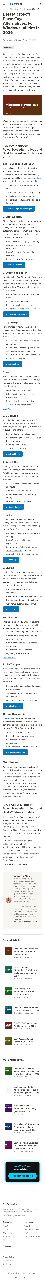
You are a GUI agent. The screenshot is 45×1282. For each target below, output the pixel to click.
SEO (26, 1233)
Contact (6, 1254)
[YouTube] (16, 1277)
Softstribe (12, 1204)
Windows (6, 1236)
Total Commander (14, 550)
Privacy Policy (8, 1257)
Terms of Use (8, 1260)
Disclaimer (7, 1264)
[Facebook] (25, 1277)
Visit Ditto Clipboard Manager (19, 208)
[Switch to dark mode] (40, 3)
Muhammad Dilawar (13, 40)
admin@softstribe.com (17, 1216)
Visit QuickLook (13, 454)
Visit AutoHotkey (13, 507)
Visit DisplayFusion (14, 265)
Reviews (6, 1240)
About (5, 1250)
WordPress (7, 1226)
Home (5, 9)
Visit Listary (11, 560)
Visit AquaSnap (12, 364)
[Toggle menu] (4, 4)
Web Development (31, 1229)
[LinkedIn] (29, 1277)
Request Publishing (22, 1176)
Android (6, 1229)
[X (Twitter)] (20, 1277)
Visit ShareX (11, 609)
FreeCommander (10, 718)
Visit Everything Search (16, 314)
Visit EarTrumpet (13, 706)
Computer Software (32, 1236)
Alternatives (14, 9)
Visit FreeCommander (15, 752)
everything (36, 178)
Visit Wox (7, 409)
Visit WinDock (9, 657)
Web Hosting (29, 1226)
